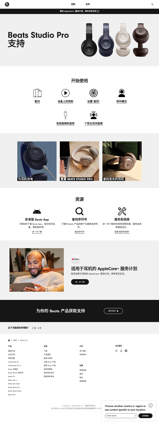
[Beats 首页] (7, 4)
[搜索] (153, 4)
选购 (73, 4)
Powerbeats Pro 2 (14, 366)
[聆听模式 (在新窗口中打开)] (122, 94)
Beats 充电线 (13, 369)
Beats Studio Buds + (15, 391)
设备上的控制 (65, 102)
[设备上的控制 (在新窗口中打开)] (65, 94)
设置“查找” (93, 102)
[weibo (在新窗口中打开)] (116, 351)
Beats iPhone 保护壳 (15, 373)
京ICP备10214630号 (58, 408)
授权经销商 (48, 369)
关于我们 (83, 351)
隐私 (81, 374)
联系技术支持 (49, 373)
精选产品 (11, 351)
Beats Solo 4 (12, 380)
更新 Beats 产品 (50, 366)
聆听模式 (121, 102)
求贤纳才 (83, 355)
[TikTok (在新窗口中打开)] (121, 351)
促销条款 (83, 381)
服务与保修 (48, 358)
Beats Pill (11, 376)
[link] (80, 282)
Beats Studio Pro (14, 387)
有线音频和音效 (65, 124)
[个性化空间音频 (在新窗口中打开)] (94, 116)
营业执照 (69, 408)
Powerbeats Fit (13, 362)
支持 (88, 4)
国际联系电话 (49, 376)
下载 (45, 351)
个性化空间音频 (93, 124)
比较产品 (11, 355)
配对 (37, 102)
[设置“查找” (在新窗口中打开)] (94, 94)
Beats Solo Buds (14, 384)
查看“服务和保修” (122, 232)
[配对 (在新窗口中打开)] (37, 94)
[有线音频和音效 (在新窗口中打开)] (65, 116)
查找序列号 (79, 232)
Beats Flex (11, 395)
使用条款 (83, 370)
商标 (81, 378)
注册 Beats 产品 (50, 362)
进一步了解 (37, 232)
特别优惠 (11, 358)
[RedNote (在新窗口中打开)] (126, 351)
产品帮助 (47, 355)
